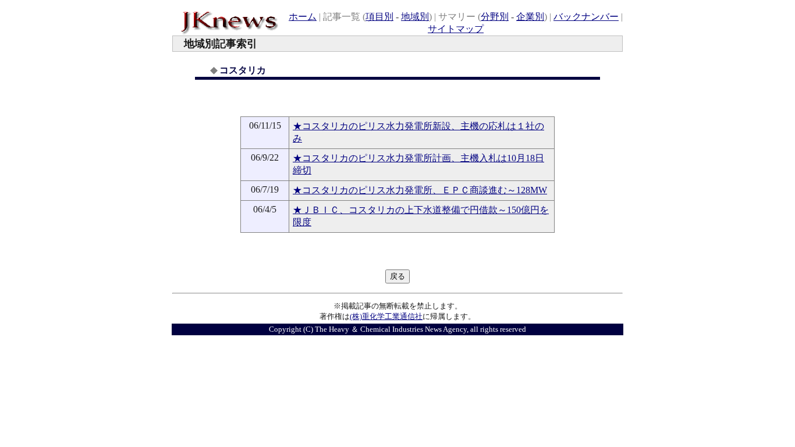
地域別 (415, 17)
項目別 (379, 17)
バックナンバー (586, 17)
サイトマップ (456, 29)
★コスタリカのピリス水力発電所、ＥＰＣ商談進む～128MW (420, 190)
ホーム (303, 17)
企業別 (530, 17)
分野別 (495, 17)
